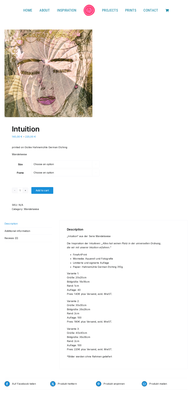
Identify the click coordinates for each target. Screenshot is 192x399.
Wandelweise (31, 209)
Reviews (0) (11, 238)
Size (20, 164)
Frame (20, 172)
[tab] (28, 223)
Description (11, 223)
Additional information (17, 230)
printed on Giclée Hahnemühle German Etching (39, 147)
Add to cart (42, 190)
